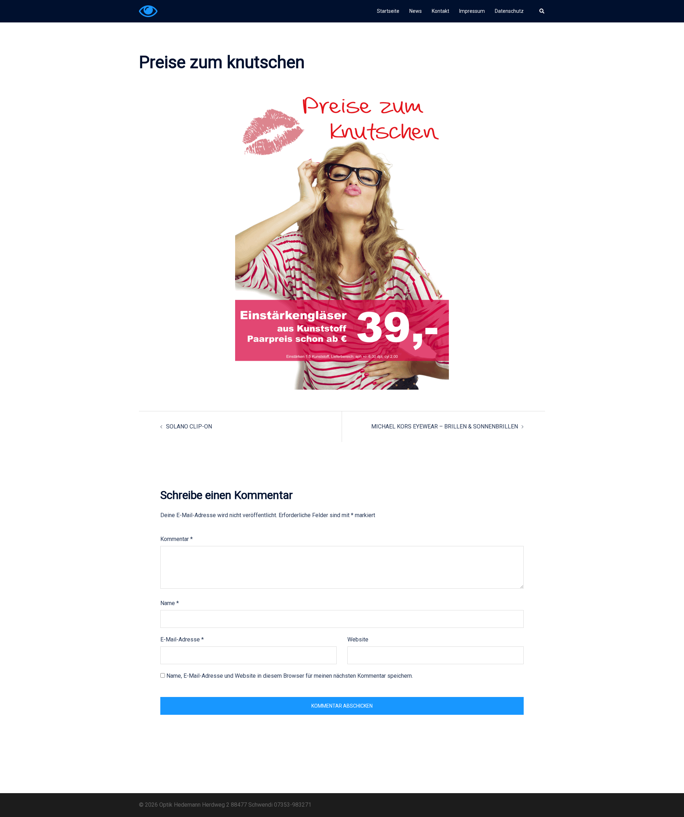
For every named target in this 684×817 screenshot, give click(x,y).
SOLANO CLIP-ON (189, 426)
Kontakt (440, 11)
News (415, 11)
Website (357, 639)
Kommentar (176, 539)
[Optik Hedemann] (148, 10)
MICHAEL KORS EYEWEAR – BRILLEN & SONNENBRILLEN (444, 426)
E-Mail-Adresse (182, 639)
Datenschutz (509, 11)
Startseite (388, 11)
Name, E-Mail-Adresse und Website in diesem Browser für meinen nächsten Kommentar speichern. (289, 675)
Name (169, 603)
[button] (542, 11)
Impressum (472, 11)
